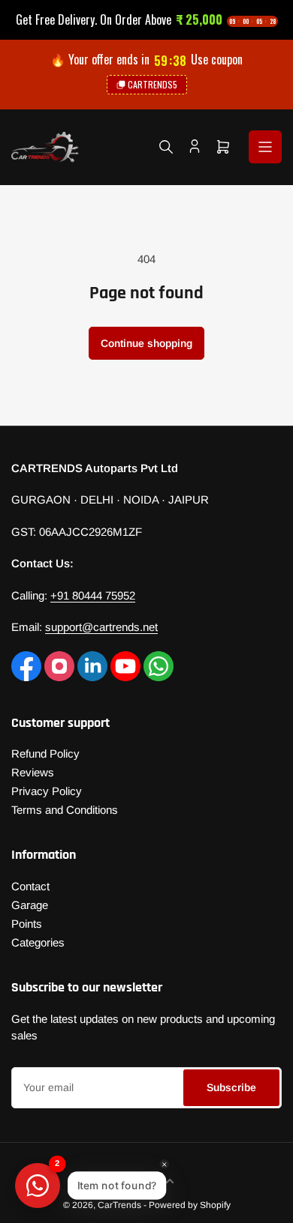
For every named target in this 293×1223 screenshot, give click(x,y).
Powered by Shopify (190, 1205)
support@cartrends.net (101, 626)
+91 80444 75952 (92, 595)
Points (26, 923)
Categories (38, 942)
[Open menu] (265, 146)
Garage (29, 905)
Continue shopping (146, 343)
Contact (30, 886)
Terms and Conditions (64, 809)
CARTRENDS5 (152, 84)
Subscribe (231, 1087)
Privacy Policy (46, 791)
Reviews (32, 772)
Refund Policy (45, 753)
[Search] (166, 146)
